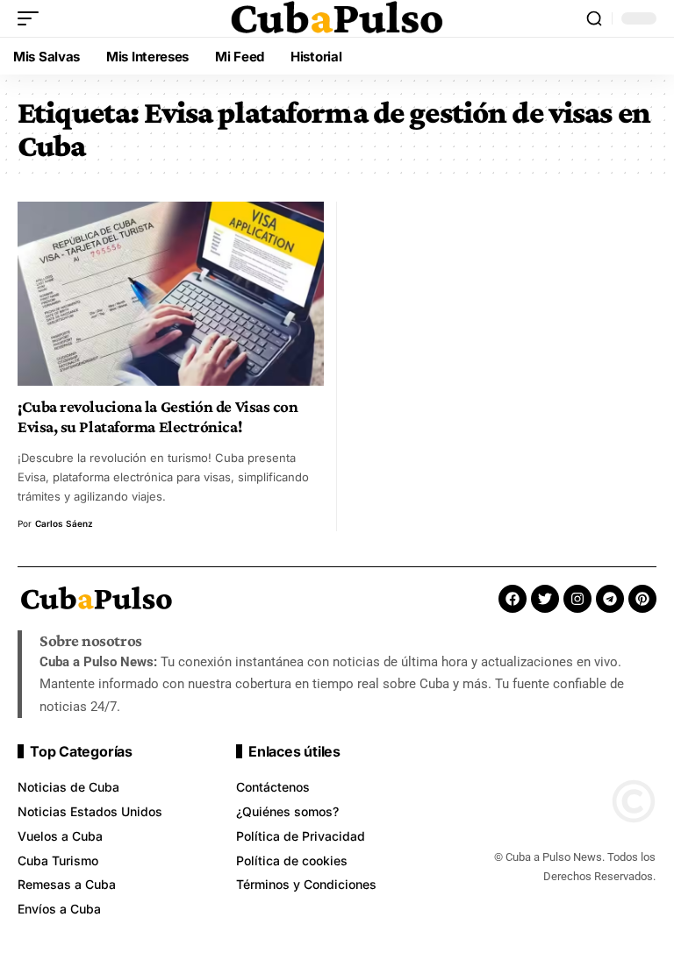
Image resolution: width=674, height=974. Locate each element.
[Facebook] (512, 599)
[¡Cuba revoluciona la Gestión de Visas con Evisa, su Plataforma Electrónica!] (171, 293)
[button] (32, 18)
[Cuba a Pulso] (337, 18)
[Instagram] (577, 599)
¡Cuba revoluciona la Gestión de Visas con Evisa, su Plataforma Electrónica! (158, 417)
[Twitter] (545, 599)
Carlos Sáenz (64, 523)
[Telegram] (610, 599)
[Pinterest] (642, 599)
